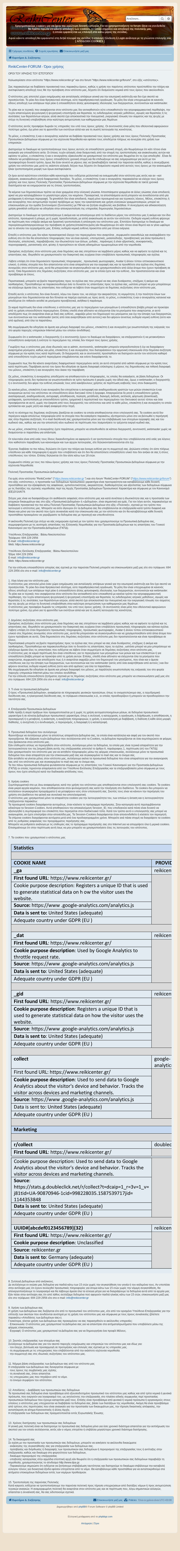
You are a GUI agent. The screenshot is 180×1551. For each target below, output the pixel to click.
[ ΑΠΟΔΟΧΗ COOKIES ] (90, 41)
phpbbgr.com (105, 1516)
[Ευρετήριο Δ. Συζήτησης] (42, 17)
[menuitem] (46, 51)
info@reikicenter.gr (28, 541)
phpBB (82, 1506)
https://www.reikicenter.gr (69, 478)
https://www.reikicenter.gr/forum (151, 478)
